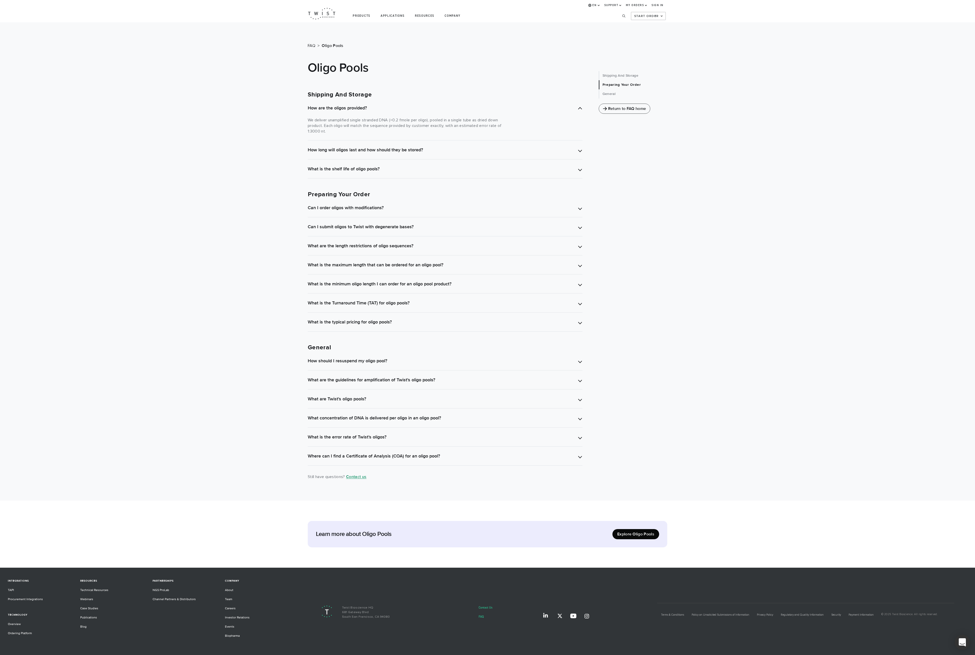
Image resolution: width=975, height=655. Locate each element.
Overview (14, 624)
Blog (83, 627)
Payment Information (861, 614)
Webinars (86, 599)
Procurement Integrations (25, 599)
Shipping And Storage (620, 75)
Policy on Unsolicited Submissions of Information (720, 614)
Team (228, 599)
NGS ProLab (161, 590)
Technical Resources (94, 590)
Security (836, 614)
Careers (230, 608)
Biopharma (232, 636)
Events (229, 627)
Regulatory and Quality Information (802, 614)
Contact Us (486, 608)
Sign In (657, 5)
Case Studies (89, 608)
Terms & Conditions (672, 614)
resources (424, 16)
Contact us (356, 476)
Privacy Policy (765, 614)
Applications (393, 16)
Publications (88, 617)
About (229, 590)
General (609, 94)
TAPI (11, 590)
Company (453, 16)
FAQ (481, 617)
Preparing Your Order (622, 85)
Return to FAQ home (627, 108)
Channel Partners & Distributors (174, 599)
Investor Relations (237, 617)
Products (361, 16)
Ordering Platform (20, 633)
